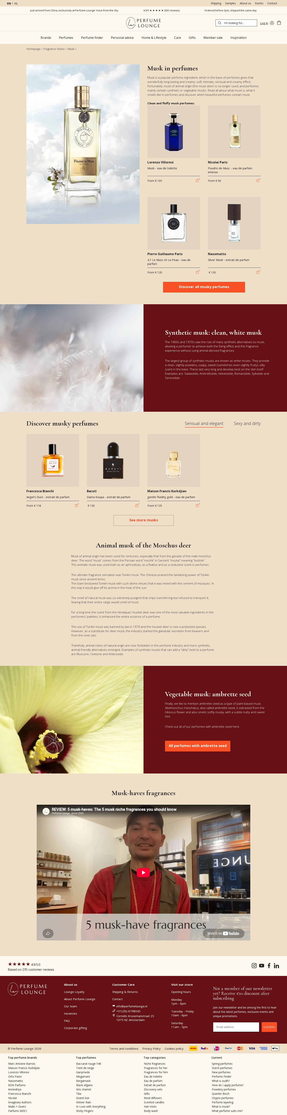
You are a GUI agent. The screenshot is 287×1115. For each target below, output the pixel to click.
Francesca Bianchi (19, 1093)
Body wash (151, 1111)
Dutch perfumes (222, 1068)
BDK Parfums (17, 1085)
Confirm (269, 1027)
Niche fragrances (154, 1063)
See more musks (143, 520)
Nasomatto (15, 1081)
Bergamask (83, 1081)
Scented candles (154, 1102)
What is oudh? (221, 1081)
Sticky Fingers (84, 1111)
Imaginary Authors (19, 1102)
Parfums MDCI (17, 1111)
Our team (70, 1006)
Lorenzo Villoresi (18, 1072)
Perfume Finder (221, 1076)
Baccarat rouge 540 (88, 1063)
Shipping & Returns (125, 992)
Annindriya (14, 1089)
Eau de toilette (153, 1076)
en (9, 3)
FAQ (67, 1021)
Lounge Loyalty (74, 992)
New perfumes (221, 1072)
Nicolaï (12, 1098)
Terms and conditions (123, 1048)
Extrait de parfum (155, 1085)
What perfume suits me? (227, 1111)
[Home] (143, 22)
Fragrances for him (156, 1072)
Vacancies (70, 1013)
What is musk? (221, 1106)
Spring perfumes (222, 1063)
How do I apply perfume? (227, 1085)
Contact (272, 3)
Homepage (33, 49)
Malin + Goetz (17, 1106)
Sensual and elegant (204, 423)
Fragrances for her (155, 1068)
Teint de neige (85, 1068)
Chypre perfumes (223, 1098)
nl (16, 3)
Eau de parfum (153, 1081)
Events (259, 3)
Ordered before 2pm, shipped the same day (230, 10)
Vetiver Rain (83, 1102)
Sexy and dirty (247, 423)
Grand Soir (82, 1098)
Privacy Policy (151, 1048)
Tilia (78, 1093)
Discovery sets (153, 1089)
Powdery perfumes (224, 1089)
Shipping (216, 3)
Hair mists (150, 1106)
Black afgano (84, 1085)
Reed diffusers (153, 1098)
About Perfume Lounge (79, 999)
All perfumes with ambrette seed (198, 745)
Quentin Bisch (220, 1093)
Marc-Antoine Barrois (21, 1063)
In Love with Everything (90, 1106)
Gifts (147, 1093)
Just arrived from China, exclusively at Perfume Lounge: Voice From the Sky (74, 10)
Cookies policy (174, 1048)
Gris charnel (83, 1089)
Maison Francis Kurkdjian (24, 1068)
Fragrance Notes (54, 49)
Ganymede (83, 1072)
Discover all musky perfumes (204, 286)
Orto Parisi (15, 1076)
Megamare (83, 1076)
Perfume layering (222, 1102)
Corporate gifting (75, 1028)
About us (245, 3)
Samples (230, 3)
